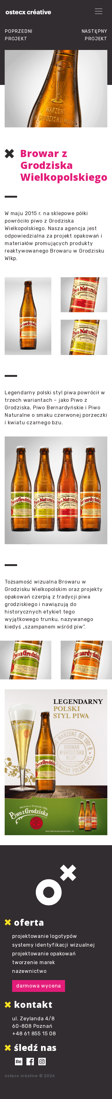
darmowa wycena (38, 986)
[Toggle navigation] (98, 11)
